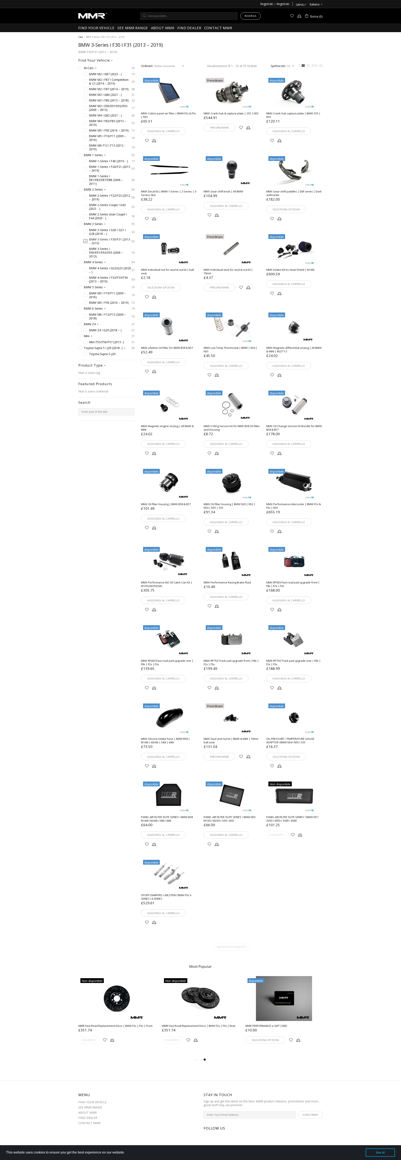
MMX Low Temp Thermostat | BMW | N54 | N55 (230, 349)
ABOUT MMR (87, 1112)
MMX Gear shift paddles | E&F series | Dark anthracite (294, 193)
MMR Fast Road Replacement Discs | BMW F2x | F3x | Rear (199, 1026)
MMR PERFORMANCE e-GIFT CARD (266, 1026)
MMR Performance (92, 16)
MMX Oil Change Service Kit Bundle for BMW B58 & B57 (294, 427)
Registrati (266, 4)
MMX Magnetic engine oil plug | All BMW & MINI (167, 427)
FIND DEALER (87, 1118)
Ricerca (250, 16)
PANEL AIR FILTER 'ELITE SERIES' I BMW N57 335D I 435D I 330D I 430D (292, 818)
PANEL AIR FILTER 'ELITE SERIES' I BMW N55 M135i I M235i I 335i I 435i (230, 818)
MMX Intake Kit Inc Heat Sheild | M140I (290, 270)
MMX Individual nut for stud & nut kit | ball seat (167, 271)
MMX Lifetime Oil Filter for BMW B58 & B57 (167, 348)
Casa (80, 36)
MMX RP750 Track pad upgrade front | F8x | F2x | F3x (231, 662)
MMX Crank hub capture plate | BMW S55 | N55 (293, 115)
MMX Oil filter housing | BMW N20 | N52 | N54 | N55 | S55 (229, 506)
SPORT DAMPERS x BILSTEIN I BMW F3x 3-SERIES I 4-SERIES (166, 897)
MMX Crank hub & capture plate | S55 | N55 (231, 113)
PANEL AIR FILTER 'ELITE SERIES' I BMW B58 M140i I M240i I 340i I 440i (167, 818)
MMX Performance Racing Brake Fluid (227, 582)
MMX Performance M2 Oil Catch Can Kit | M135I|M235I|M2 (166, 584)
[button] (126, 1153)
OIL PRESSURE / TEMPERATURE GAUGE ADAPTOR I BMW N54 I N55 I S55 (290, 740)
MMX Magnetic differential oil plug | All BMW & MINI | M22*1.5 (294, 349)
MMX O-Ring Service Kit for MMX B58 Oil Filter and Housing (232, 427)
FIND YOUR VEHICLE (92, 1102)
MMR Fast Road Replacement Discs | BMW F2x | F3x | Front (115, 1026)
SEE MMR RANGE (90, 1107)
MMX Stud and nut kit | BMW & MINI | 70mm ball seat (231, 740)
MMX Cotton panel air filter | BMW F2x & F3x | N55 (168, 115)
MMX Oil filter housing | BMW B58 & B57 (166, 504)
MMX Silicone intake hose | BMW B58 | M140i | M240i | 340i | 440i (165, 740)
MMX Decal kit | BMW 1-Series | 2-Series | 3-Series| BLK (169, 193)
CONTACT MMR (89, 1123)
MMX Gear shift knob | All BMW (223, 191)
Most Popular (200, 966)
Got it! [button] (380, 1152)
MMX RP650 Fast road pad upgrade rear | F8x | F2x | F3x (167, 662)
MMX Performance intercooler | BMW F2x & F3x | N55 (293, 506)
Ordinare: (147, 66)
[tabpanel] (284, 1015)
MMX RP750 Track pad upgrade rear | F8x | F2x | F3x (293, 662)
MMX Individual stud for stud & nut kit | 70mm (228, 271)
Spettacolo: (278, 66)
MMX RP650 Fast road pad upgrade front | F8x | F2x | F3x (293, 584)
